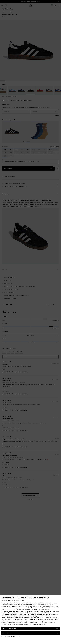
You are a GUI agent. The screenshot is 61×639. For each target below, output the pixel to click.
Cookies (39, 612)
